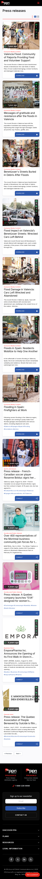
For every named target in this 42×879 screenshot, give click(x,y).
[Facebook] (11, 859)
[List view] (38, 17)
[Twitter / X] (17, 859)
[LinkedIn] (24, 859)
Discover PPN (9, 830)
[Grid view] (35, 17)
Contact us (21, 815)
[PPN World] (31, 772)
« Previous (8, 753)
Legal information (12, 849)
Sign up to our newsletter (21, 796)
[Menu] (38, 3)
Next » (18, 753)
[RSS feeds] (30, 859)
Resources (8, 842)
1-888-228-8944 (22, 786)
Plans (6, 836)
